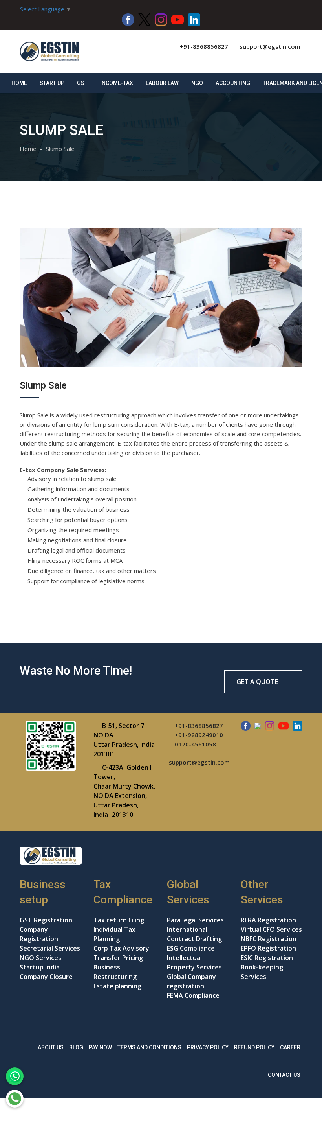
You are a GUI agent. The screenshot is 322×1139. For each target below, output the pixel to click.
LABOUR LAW (162, 83)
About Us (51, 1047)
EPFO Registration (268, 948)
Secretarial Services (50, 948)
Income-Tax (116, 83)
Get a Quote (258, 681)
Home (19, 83)
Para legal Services (195, 920)
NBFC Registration (268, 938)
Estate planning (117, 986)
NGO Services (40, 957)
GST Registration (46, 920)
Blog (76, 1047)
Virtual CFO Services (271, 929)
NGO (197, 83)
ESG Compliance (191, 948)
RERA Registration (268, 920)
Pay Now (100, 1047)
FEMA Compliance (193, 995)
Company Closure (46, 976)
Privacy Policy (208, 1047)
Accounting (233, 83)
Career (290, 1047)
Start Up (52, 83)
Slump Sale (60, 149)
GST (82, 83)
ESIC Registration (267, 957)
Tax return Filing (118, 920)
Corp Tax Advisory (121, 948)
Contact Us (284, 1075)
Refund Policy (254, 1047)
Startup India (40, 967)
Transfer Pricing (118, 957)
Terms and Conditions (149, 1047)
